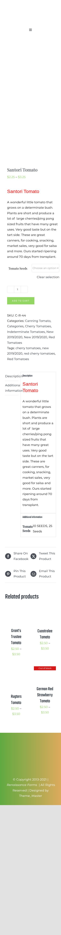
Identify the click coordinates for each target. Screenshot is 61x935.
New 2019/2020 (35, 337)
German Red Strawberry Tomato (45, 695)
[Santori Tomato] (30, 102)
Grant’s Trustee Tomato (16, 636)
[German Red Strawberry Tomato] (45, 669)
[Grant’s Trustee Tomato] (16, 611)
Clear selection (48, 277)
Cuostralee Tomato (44, 634)
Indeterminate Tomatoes (26, 332)
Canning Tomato (37, 321)
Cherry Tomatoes (38, 326)
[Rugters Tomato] (16, 669)
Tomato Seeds (17, 268)
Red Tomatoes (18, 359)
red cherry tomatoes (39, 353)
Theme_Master (30, 796)
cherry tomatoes (28, 348)
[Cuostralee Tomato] (45, 611)
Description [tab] (11, 376)
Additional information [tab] (11, 388)
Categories (15, 326)
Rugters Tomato (16, 699)
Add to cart (20, 300)
